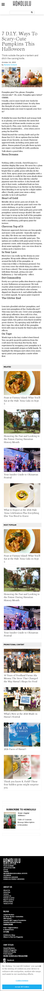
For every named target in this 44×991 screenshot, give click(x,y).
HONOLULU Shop (9, 935)
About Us (6, 890)
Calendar (7, 875)
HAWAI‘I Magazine (10, 950)
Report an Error (8, 900)
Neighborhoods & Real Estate (15, 873)
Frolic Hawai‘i (8, 954)
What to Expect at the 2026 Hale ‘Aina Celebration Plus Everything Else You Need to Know (21, 513)
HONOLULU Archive (10, 877)
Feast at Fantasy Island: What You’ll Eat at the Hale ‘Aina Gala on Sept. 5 (22, 401)
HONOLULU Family (9, 952)
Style (5, 870)
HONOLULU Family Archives (13, 879)
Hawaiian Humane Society (12, 922)
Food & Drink (8, 866)
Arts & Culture (9, 868)
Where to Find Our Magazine (13, 937)
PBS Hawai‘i (7, 918)
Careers (6, 894)
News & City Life (9, 864)
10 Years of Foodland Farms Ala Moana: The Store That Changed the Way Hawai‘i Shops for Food (21, 678)
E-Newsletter (23, 825)
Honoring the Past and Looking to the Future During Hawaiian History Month (22, 439)
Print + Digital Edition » (23, 814)
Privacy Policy (8, 902)
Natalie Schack (10, 65)
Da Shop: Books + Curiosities (13, 917)
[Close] (40, 966)
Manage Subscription (26, 822)
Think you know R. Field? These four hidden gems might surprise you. (21, 785)
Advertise (6, 892)
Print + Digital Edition (10, 928)
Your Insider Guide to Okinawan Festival (21, 476)
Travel (6, 871)
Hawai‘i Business (9, 948)
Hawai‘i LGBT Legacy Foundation (14, 920)
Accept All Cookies (22, 987)
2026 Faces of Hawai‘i (15, 749)
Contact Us (7, 896)
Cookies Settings (22, 980)
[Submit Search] (32, 12)
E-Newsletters (8, 930)
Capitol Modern (8, 915)
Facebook (10, 960)
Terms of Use (8, 903)
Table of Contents (25, 820)
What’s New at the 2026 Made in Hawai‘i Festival (20, 715)
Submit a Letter (8, 898)
